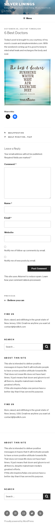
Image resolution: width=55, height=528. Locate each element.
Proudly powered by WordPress (19, 521)
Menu (29, 18)
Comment (10, 164)
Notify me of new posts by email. (20, 260)
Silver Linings (19, 4)
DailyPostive (16, 133)
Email (7, 218)
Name (8, 203)
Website (9, 232)
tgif (29, 137)
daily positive (17, 137)
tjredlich (35, 29)
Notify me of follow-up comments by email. (24, 250)
